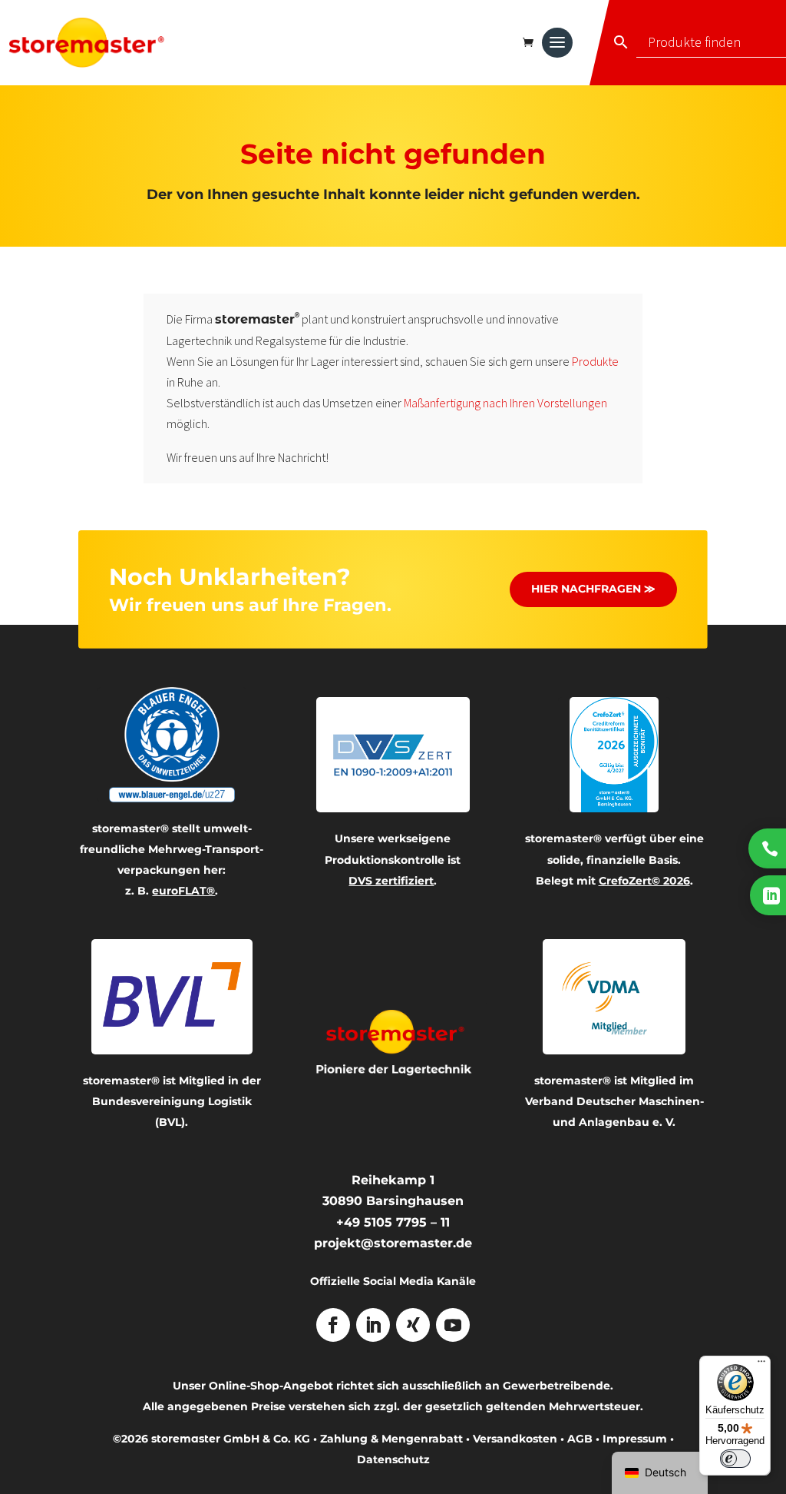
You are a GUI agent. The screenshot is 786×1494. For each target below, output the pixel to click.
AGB (580, 1439)
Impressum (635, 1439)
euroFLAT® (183, 891)
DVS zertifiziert (391, 881)
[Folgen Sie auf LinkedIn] (373, 1325)
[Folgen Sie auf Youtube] (453, 1325)
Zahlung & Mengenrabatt (391, 1439)
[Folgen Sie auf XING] (413, 1325)
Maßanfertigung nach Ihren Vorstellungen (505, 402)
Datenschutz (393, 1459)
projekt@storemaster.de (393, 1243)
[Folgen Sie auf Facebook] (333, 1325)
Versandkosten (515, 1439)
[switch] (735, 1458)
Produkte (595, 361)
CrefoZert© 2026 (644, 881)
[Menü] (761, 1365)
